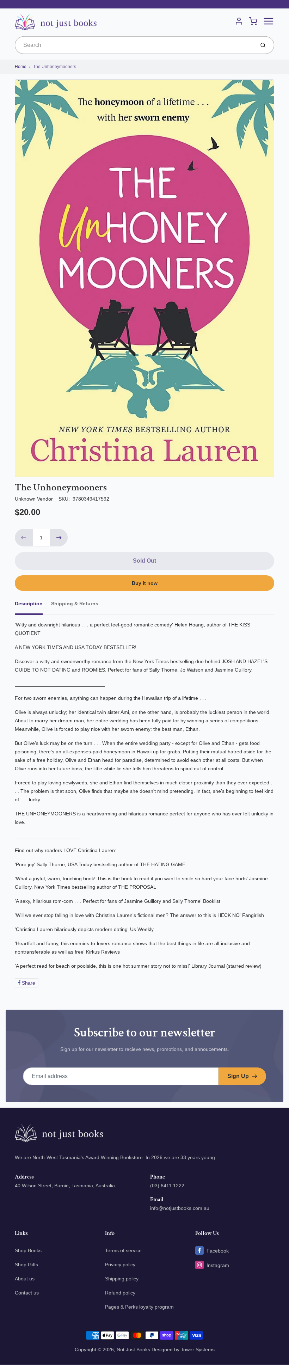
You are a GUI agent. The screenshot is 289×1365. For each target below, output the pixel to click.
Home (20, 66)
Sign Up (238, 1076)
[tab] (33, 605)
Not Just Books (133, 1349)
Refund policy (120, 1293)
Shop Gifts (26, 1264)
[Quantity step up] (59, 537)
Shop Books (28, 1250)
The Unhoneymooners (54, 66)
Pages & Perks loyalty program (139, 1307)
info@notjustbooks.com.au (179, 1208)
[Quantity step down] (23, 537)
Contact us (27, 1293)
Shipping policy (122, 1278)
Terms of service (123, 1250)
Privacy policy (120, 1264)
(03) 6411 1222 (167, 1185)
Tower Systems (198, 1349)
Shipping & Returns (74, 603)
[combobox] (134, 45)
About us (25, 1278)
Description (29, 603)
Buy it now (145, 583)
